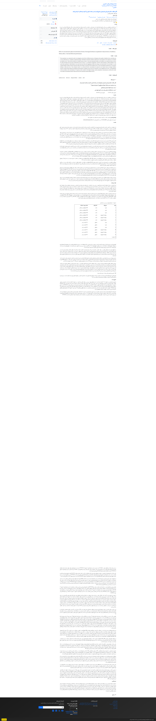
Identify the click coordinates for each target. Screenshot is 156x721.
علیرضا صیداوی (93, 17)
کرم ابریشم (110, 43)
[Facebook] (62, 711)
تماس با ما (45, 6)
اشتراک (40, 707)
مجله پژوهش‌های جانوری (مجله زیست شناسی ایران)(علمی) (109, 5)
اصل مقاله (113, 80)
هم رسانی (53, 31)
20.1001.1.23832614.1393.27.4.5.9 (109, 45)
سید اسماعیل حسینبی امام (112, 17)
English (113, 1)
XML (53, 22)
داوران (49, 6)
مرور (79, 6)
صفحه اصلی (84, 6)
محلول (101, 43)
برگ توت (115, 43)
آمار (54, 38)
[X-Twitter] (59, 711)
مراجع (113, 695)
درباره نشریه (114, 702)
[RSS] (53, 711)
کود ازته (104, 43)
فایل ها (53, 19)
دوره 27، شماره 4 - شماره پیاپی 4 (43, 12)
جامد (98, 43)
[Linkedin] (56, 711)
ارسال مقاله (55, 6)
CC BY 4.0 (75, 714)
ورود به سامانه (51, 1)
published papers (69, 711)
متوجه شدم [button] (4, 719)
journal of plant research (71, 712)
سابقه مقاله (53, 28)
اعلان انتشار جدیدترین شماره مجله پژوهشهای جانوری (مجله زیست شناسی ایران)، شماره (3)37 (88, 703)
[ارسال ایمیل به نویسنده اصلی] (89, 17)
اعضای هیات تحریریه (113, 704)
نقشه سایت (115, 708)
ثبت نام (42, 1)
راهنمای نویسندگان (63, 6)
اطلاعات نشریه (73, 6)
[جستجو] (40, 6)
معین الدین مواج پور (101, 17)
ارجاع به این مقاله (52, 34)
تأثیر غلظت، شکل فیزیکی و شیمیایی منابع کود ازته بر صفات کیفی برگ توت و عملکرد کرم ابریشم (95, 11)
